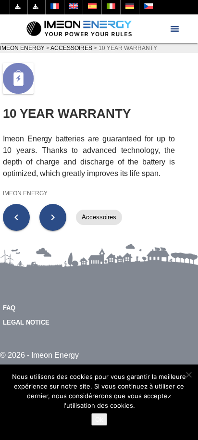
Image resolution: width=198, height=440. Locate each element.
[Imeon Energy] (79, 28)
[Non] (188, 374)
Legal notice (26, 322)
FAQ (9, 308)
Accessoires (99, 217)
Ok (99, 419)
